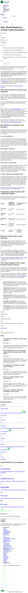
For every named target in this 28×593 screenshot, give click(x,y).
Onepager (5, 559)
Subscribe (3, 520)
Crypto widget (6, 534)
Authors (5, 554)
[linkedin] (6, 63)
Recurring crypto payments (9, 538)
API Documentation (7, 550)
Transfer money (6, 531)
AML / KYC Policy (7, 545)
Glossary (5, 561)
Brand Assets (6, 558)
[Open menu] (1, 19)
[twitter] (9, 63)
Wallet (4, 528)
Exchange (5, 529)
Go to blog (3, 404)
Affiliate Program (7, 532)
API (4, 536)
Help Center (5, 552)
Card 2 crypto (6, 537)
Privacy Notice (6, 543)
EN (2, 14)
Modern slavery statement (8, 548)
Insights (5, 553)
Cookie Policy (6, 544)
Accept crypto (6, 539)
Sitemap (5, 560)
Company (6, 10)
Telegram (11, 565)
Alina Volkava (4, 328)
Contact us (5, 556)
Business (5, 5)
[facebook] (4, 63)
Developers (6, 9)
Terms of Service (7, 547)
